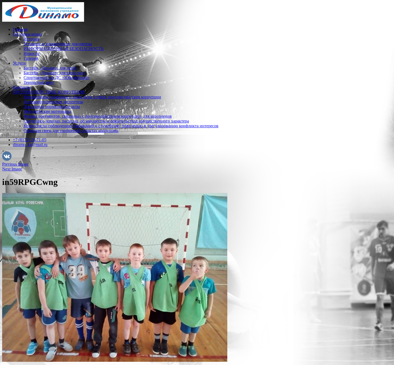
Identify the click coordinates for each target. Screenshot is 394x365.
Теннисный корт (39, 82)
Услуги (19, 63)
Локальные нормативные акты (52, 106)
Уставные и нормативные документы (58, 44)
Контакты (22, 87)
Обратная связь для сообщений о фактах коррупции (71, 130)
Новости (31, 53)
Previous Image (15, 164)
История (31, 39)
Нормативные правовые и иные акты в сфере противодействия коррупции (92, 97)
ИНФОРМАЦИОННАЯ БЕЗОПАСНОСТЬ (63, 48)
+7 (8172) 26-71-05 (29, 139)
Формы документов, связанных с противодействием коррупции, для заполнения (98, 116)
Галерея (31, 58)
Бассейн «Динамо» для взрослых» (55, 72)
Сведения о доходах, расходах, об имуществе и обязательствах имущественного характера (106, 121)
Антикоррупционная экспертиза (53, 101)
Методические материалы (47, 111)
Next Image (12, 169)
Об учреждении (27, 34)
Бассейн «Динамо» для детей (50, 68)
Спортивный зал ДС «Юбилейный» (57, 77)
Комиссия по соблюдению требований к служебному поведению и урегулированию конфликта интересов (121, 126)
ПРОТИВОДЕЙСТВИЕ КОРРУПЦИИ (49, 92)
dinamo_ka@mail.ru (30, 144)
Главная (20, 29)
